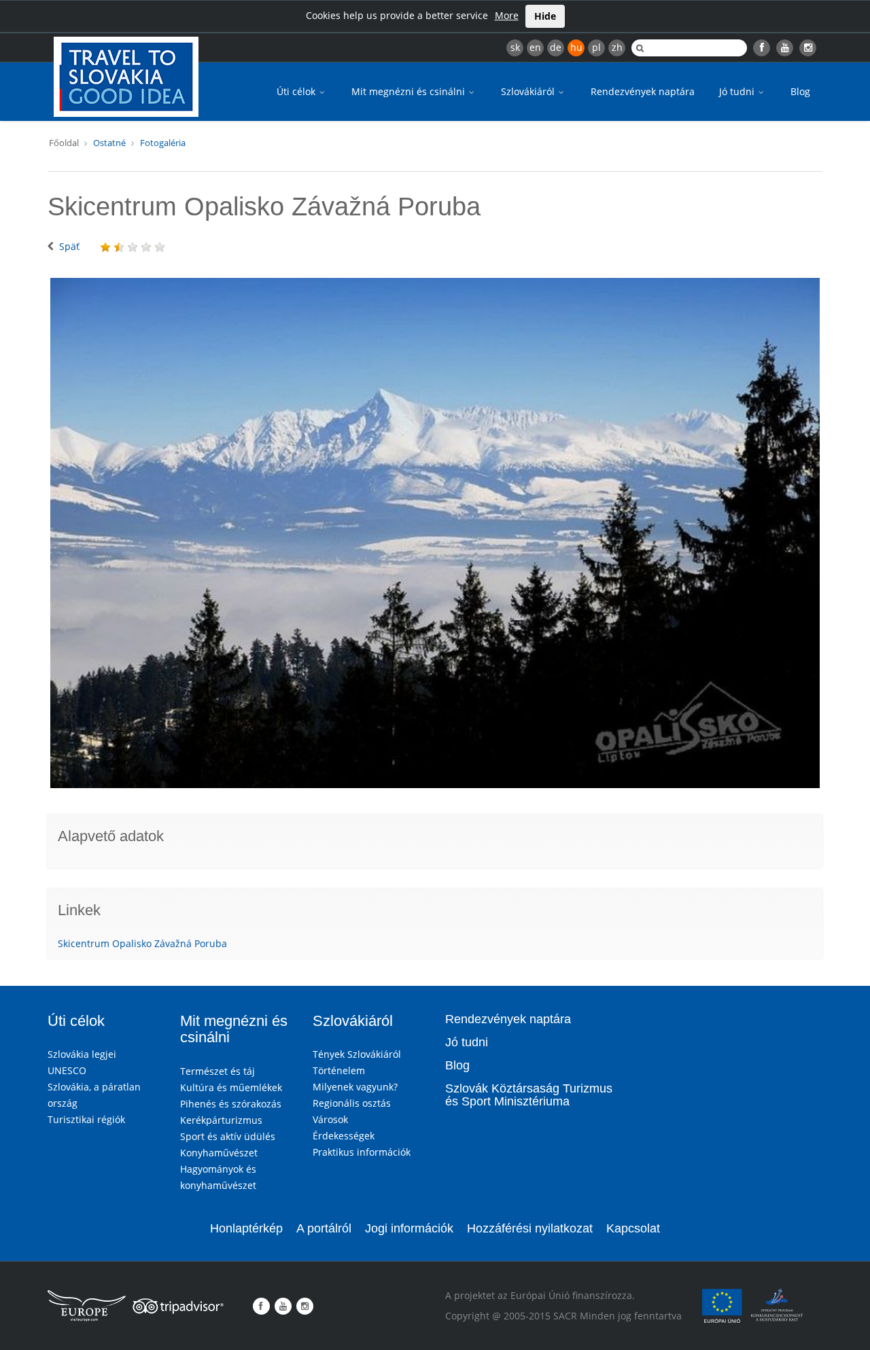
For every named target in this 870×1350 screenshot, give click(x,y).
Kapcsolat (633, 1228)
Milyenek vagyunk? (355, 1086)
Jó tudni (738, 91)
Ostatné (109, 143)
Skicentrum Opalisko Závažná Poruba (142, 943)
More (507, 15)
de (555, 47)
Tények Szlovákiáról (357, 1054)
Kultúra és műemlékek (231, 1087)
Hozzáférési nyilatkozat (530, 1228)
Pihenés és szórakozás (230, 1103)
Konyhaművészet (219, 1152)
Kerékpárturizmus (221, 1120)
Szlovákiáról (529, 91)
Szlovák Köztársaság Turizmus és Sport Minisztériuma (528, 1095)
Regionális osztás (352, 1103)
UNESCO (67, 1070)
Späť (69, 246)
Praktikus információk (362, 1151)
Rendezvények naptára (643, 91)
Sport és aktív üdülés (227, 1136)
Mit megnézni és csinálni (409, 91)
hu (576, 47)
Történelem (339, 1070)
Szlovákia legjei (82, 1054)
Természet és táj (217, 1071)
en (535, 47)
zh (617, 47)
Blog (800, 91)
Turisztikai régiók (86, 1119)
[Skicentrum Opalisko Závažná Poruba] (435, 533)
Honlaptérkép (246, 1228)
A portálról (323, 1228)
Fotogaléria (163, 143)
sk (515, 47)
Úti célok (297, 91)
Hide (545, 16)
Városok (330, 1119)
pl (596, 47)
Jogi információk (409, 1228)
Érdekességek (344, 1135)
